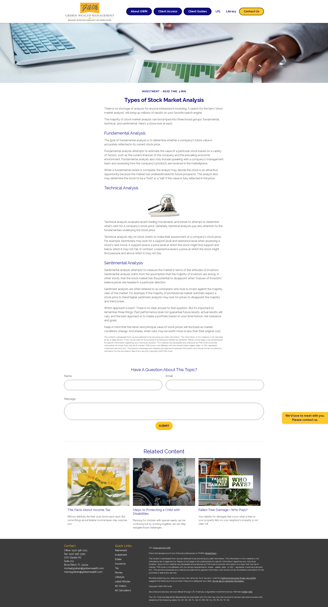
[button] (139, 11)
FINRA (244, 592)
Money (119, 572)
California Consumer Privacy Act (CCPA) (238, 578)
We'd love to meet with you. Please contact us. (305, 417)
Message (70, 399)
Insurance (120, 563)
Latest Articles (122, 581)
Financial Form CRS (161, 548)
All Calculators (123, 590)
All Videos (120, 586)
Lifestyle (119, 577)
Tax (117, 568)
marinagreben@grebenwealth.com (83, 572)
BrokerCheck (210, 553)
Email (169, 376)
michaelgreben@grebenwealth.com (84, 568)
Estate (118, 559)
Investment (121, 554)
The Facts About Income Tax (88, 510)
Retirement (121, 550)
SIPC (250, 592)
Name (68, 376)
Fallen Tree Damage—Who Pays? (223, 510)
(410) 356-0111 (79, 550)
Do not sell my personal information (228, 581)
